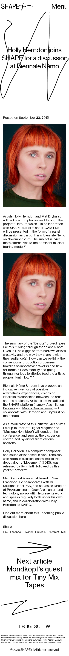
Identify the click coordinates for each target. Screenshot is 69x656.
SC (37, 626)
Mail (63, 532)
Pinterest (53, 532)
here (22, 517)
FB (22, 626)
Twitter (28, 532)
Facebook (16, 532)
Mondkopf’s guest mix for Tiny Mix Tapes (34, 573)
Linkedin (40, 532)
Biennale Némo (54, 235)
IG (29, 626)
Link (5, 532)
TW (46, 626)
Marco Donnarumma (37, 408)
